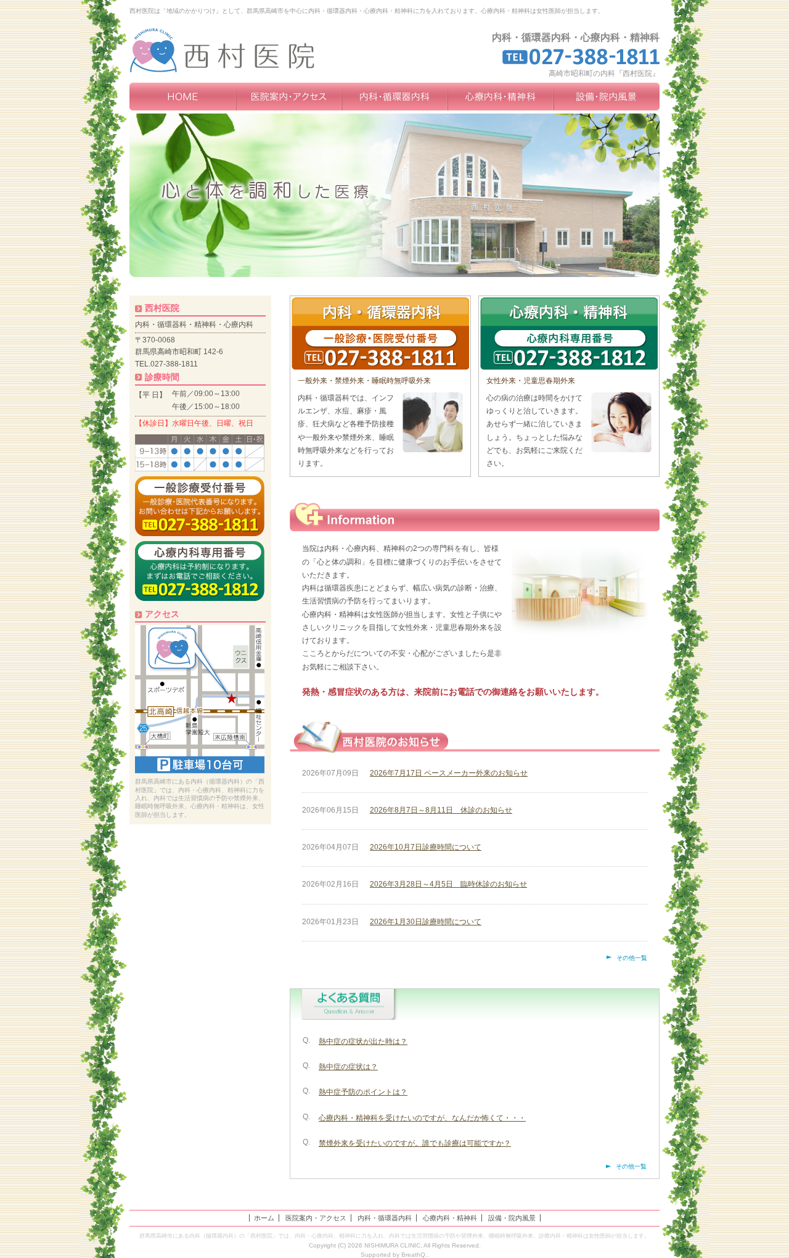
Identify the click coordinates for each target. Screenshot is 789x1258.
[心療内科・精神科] (501, 96)
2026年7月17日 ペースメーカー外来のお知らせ (449, 773)
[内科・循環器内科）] (380, 333)
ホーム (264, 1218)
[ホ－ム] (182, 96)
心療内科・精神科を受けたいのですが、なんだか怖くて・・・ (422, 1118)
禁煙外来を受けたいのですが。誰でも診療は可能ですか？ (415, 1143)
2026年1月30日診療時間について (425, 921)
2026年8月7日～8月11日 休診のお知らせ (441, 810)
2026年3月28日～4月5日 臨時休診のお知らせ (448, 884)
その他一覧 (631, 957)
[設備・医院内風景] (607, 96)
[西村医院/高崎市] (235, 50)
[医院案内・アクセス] (288, 96)
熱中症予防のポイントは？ (363, 1092)
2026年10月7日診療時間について (425, 847)
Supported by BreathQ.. (395, 1254)
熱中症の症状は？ (348, 1066)
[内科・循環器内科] (394, 96)
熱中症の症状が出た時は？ (363, 1041)
